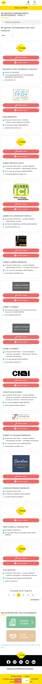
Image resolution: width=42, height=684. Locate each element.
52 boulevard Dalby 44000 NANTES (16, 125)
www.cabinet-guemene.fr (13, 315)
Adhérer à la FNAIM (21, 8)
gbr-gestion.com (10, 80)
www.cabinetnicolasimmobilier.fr (15, 405)
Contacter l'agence (22, 62)
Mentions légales (16, 676)
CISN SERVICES (9, 570)
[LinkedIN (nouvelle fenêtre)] (34, 662)
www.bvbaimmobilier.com (13, 128)
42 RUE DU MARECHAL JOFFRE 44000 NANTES (21, 224)
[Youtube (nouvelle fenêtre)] (27, 662)
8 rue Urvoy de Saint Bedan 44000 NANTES (19, 270)
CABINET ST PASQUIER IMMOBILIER (17, 435)
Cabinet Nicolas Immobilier (12, 392)
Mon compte (28, 4)
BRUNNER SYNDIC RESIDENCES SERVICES (20, 69)
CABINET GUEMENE (10, 307)
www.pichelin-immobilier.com (14, 273)
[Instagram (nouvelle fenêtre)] (15, 662)
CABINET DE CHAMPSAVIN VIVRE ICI (17, 216)
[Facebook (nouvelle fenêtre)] (8, 662)
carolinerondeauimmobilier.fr (14, 497)
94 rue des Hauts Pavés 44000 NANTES (18, 443)
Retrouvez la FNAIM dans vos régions (20, 669)
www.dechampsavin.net (12, 227)
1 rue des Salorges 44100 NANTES (16, 359)
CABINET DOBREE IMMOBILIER (15, 262)
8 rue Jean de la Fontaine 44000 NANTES (18, 171)
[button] (21, 22)
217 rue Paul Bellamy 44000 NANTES (17, 402)
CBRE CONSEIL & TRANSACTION (15, 527)
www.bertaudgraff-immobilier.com (16, 174)
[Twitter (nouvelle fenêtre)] (21, 662)
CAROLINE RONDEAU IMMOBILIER (16, 488)
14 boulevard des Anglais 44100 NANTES (18, 578)
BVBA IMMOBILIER (10, 117)
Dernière (35, 600)
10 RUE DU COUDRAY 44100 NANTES (17, 494)
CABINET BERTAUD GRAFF (13, 163)
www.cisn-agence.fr (11, 581)
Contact (27, 676)
